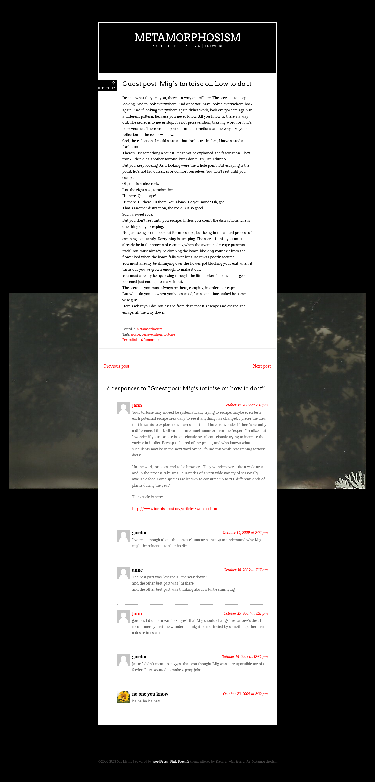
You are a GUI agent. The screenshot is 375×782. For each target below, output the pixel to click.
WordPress (160, 761)
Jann (137, 405)
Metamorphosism (187, 37)
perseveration (152, 334)
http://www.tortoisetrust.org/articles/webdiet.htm (174, 508)
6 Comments (150, 340)
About (157, 46)
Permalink (130, 340)
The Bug (174, 46)
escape (135, 334)
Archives (192, 46)
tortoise (169, 334)
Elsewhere (214, 46)
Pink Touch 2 (179, 761)
